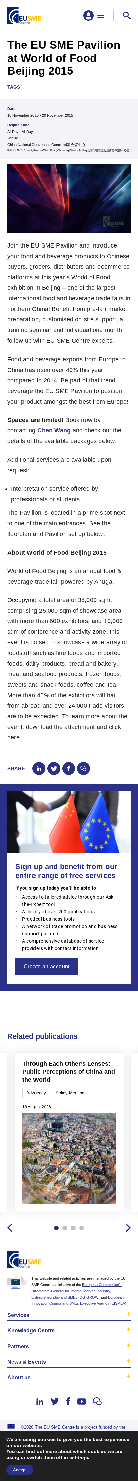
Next (128, 1228)
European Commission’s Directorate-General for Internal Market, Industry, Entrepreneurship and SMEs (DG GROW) (76, 1291)
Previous (9, 1228)
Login (124, 1260)
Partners (18, 1346)
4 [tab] (81, 1228)
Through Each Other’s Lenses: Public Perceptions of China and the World (68, 1071)
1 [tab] (56, 1228)
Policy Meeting (70, 1093)
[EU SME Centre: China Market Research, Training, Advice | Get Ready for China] (24, 15)
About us (19, 1377)
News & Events (26, 1362)
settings (78, 1457)
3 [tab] (73, 1228)
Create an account (47, 966)
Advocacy (36, 1093)
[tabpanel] (69, 1133)
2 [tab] (64, 1228)
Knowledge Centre (31, 1330)
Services (18, 1315)
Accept (20, 1470)
